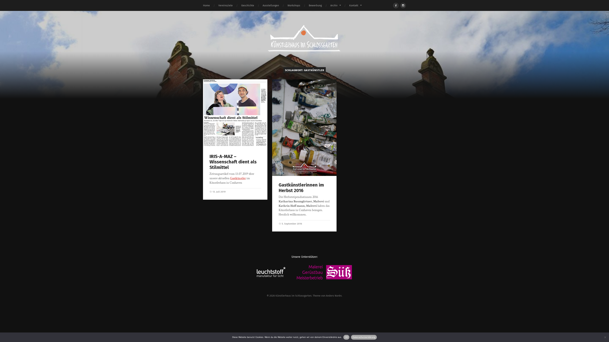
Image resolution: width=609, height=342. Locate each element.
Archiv (333, 5)
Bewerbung (315, 5)
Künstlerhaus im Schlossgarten (293, 295)
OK (346, 337)
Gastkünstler (238, 178)
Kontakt (353, 5)
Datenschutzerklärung (364, 337)
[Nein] (605, 337)
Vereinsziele (225, 5)
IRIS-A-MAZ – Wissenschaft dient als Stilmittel (233, 162)
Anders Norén (334, 295)
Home (206, 5)
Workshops (294, 5)
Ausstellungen (271, 5)
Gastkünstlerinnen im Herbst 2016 (301, 187)
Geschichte (247, 5)
